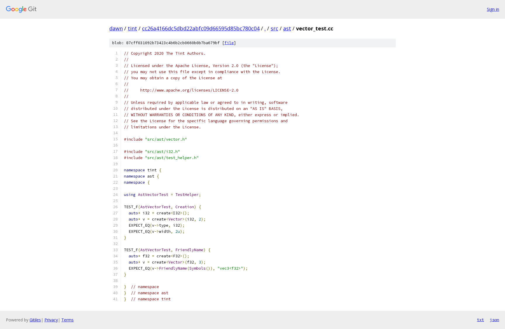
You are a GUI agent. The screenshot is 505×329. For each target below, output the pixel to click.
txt (480, 319)
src (274, 28)
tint (132, 28)
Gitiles (35, 320)
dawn (116, 28)
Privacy (51, 320)
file (229, 42)
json (494, 319)
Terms (67, 320)
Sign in (493, 9)
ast (287, 28)
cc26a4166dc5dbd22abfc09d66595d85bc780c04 (201, 28)
